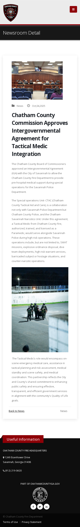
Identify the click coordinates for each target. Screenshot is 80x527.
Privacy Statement (31, 522)
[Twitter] (40, 507)
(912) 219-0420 (13, 470)
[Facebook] (33, 507)
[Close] (73, 9)
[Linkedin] (47, 507)
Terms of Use (10, 522)
